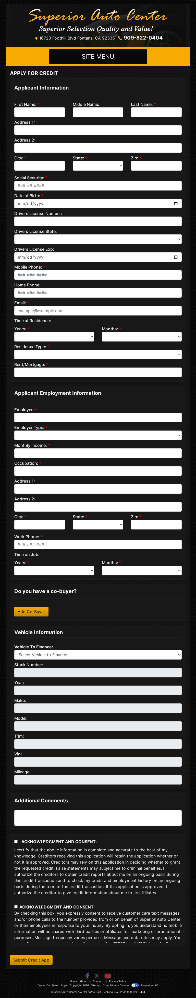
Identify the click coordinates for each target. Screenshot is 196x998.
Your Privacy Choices (116, 985)
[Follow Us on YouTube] (108, 976)
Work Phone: (26, 536)
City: (18, 157)
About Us (85, 981)
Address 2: (24, 140)
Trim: (19, 736)
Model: (21, 718)
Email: (20, 302)
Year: (19, 682)
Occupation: (26, 463)
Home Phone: (27, 284)
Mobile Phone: (28, 267)
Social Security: (29, 177)
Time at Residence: (32, 320)
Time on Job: (27, 554)
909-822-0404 (143, 38)
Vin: (18, 753)
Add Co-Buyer (31, 611)
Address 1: (24, 122)
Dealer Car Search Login (53, 985)
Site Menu (98, 56)
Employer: (24, 409)
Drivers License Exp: (34, 249)
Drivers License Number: (38, 213)
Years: (20, 328)
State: (78, 157)
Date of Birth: (27, 195)
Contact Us (100, 981)
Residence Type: (30, 346)
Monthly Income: (30, 445)
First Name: (25, 104)
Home (73, 981)
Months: (110, 328)
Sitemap (96, 985)
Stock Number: (28, 664)
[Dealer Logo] (98, 20)
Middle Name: (86, 104)
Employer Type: (29, 427)
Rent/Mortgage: (29, 364)
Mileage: (22, 771)
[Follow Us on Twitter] (97, 976)
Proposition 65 (149, 985)
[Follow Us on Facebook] (87, 976)
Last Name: (142, 104)
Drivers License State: (35, 231)
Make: (20, 700)
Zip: (134, 157)
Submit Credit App (31, 960)
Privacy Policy (117, 981)
